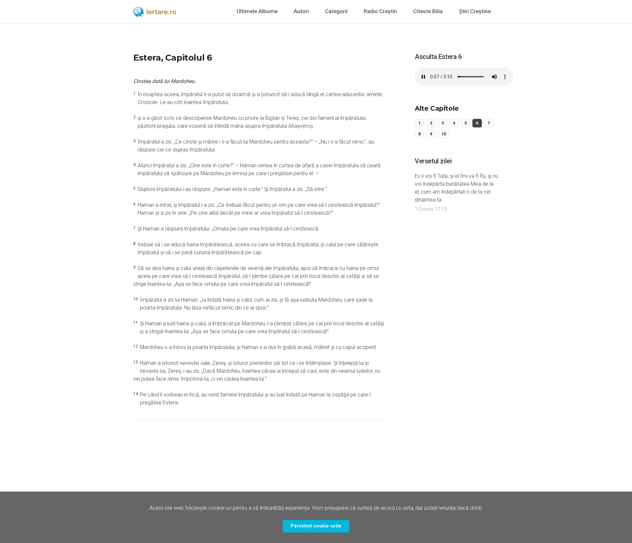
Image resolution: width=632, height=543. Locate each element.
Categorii (336, 11)
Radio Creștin (380, 11)
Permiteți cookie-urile (316, 526)
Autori (301, 11)
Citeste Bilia (428, 11)
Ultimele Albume (257, 11)
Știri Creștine (475, 11)
